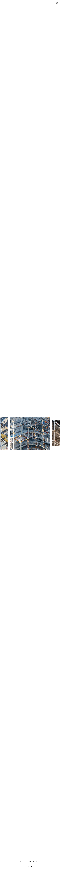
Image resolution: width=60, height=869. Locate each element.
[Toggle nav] (57, 3)
